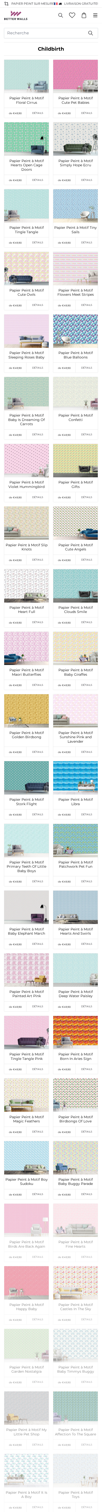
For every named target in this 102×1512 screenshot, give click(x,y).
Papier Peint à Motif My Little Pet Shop (26, 1432)
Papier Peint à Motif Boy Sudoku (26, 1181)
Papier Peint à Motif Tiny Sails (75, 230)
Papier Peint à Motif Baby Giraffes (75, 672)
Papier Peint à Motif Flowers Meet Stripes (75, 292)
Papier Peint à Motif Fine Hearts (75, 1244)
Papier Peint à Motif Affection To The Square (75, 1432)
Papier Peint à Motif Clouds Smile (75, 610)
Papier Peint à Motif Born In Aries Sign (75, 1056)
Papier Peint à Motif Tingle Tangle (26, 230)
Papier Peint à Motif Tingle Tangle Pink (26, 1056)
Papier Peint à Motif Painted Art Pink (26, 994)
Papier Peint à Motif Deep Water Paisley (75, 994)
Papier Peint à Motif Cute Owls (26, 292)
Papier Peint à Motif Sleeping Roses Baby (26, 355)
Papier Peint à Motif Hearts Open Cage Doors (26, 165)
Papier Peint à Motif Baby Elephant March (26, 931)
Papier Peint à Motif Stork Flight (26, 802)
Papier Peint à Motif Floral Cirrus (26, 100)
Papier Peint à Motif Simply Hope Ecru (75, 163)
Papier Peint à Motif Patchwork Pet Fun (75, 864)
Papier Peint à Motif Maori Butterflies (26, 672)
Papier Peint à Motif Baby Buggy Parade (75, 1181)
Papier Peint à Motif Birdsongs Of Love (75, 1119)
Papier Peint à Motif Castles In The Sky (75, 1307)
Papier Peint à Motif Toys (75, 1495)
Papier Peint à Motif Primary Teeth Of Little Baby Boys (26, 866)
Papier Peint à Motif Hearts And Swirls (75, 931)
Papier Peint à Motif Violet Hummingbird (26, 484)
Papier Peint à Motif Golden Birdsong (26, 735)
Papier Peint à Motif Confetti (75, 417)
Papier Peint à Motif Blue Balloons (75, 355)
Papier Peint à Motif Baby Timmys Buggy (75, 1369)
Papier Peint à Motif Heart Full (26, 610)
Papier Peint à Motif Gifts (75, 484)
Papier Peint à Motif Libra (75, 802)
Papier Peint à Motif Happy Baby (26, 1307)
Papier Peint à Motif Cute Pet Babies (75, 100)
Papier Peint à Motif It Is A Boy (26, 1495)
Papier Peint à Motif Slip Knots (27, 547)
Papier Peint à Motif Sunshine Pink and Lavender (75, 737)
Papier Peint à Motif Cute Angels (75, 547)
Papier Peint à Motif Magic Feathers (26, 1119)
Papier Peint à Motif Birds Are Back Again (26, 1244)
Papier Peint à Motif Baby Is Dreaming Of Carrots (26, 419)
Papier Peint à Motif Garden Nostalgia (26, 1369)
